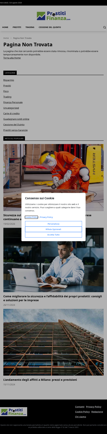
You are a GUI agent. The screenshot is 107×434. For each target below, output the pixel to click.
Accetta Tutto (53, 234)
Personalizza (53, 223)
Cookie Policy (31, 217)
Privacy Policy (46, 217)
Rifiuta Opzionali (53, 229)
